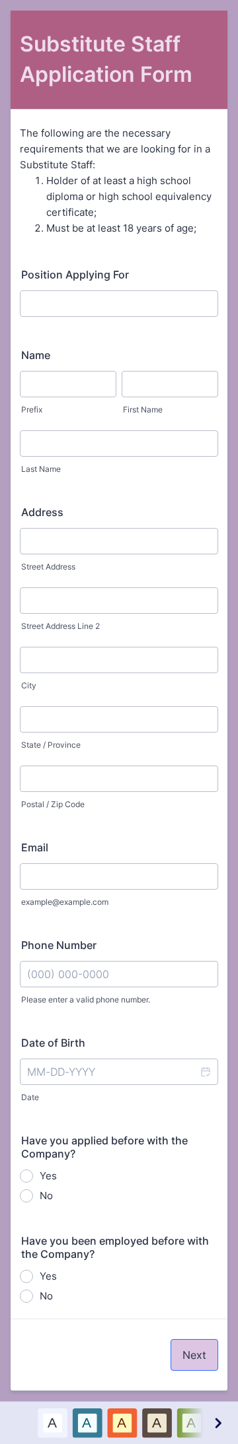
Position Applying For (75, 274)
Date (30, 1097)
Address (42, 512)
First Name (143, 409)
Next (194, 1355)
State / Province (51, 745)
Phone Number (59, 945)
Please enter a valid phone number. (85, 999)
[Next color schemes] (217, 1422)
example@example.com (64, 902)
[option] (52, 1422)
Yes (48, 1175)
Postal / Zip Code (53, 804)
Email (34, 847)
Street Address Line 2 (60, 626)
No (46, 1195)
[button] (205, 1072)
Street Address (48, 567)
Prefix (31, 409)
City (28, 685)
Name (35, 355)
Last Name (41, 469)
